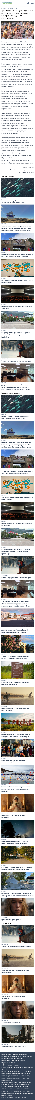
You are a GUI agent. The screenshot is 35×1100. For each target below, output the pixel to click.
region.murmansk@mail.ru (17, 1097)
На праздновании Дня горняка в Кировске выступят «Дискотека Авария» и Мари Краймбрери (15, 335)
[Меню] (32, 3)
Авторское (4, 359)
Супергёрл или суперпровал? (11, 920)
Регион (3, 197)
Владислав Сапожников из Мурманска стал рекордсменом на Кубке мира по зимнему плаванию (16, 789)
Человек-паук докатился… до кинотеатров (16, 361)
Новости (3, 8)
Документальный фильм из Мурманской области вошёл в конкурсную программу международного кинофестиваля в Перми (15, 387)
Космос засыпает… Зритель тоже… (14, 1046)
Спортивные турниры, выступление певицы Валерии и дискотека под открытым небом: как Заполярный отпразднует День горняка (16, 228)
